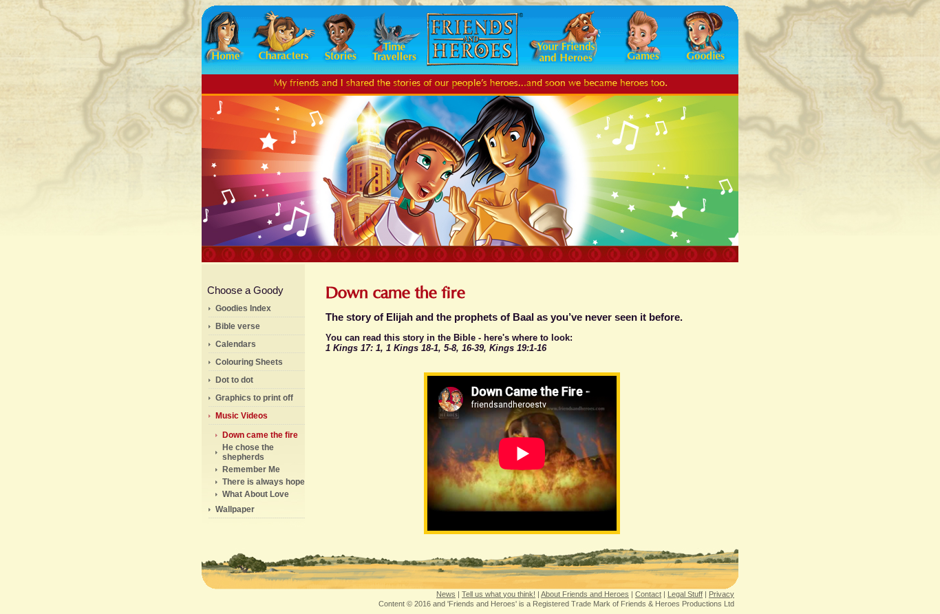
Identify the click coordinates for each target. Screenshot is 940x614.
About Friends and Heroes (585, 594)
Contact (648, 594)
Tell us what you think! (498, 594)
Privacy (721, 594)
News (446, 594)
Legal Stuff (685, 594)
